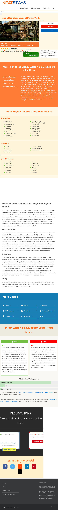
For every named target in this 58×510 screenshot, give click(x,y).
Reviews (29, 20)
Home (4, 483)
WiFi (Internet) (9, 311)
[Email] (20, 472)
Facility (44, 306)
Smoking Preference (47, 311)
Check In (7, 306)
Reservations (36, 20)
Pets (43, 316)
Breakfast (26, 311)
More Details (22, 20)
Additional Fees (28, 316)
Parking (25, 306)
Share (42, 20)
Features (15, 20)
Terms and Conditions (9, 494)
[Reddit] (20, 467)
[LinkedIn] (27, 467)
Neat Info (9, 20)
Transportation (9, 316)
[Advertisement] (29, 188)
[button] (53, 8)
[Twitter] (13, 467)
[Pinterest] (35, 467)
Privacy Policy (6, 490)
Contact (5, 487)
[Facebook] (6, 467)
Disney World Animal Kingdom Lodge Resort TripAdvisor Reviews (35, 392)
